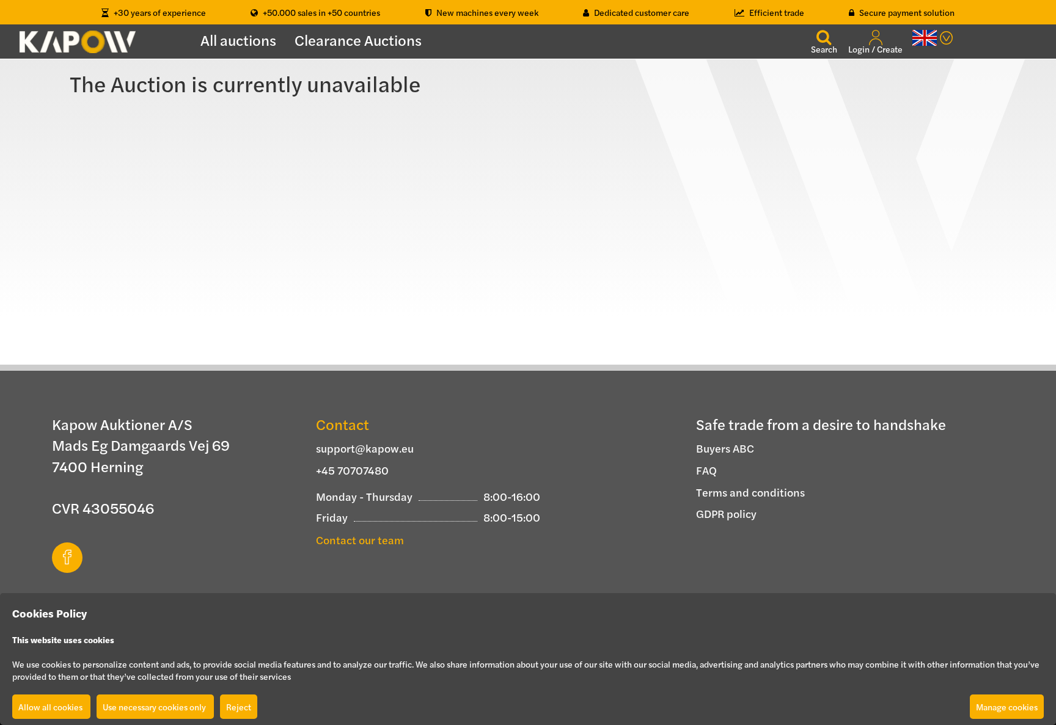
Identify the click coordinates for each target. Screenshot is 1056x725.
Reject (238, 707)
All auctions (238, 39)
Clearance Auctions (358, 39)
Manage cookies (1007, 707)
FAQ (706, 470)
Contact (342, 424)
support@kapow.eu (365, 448)
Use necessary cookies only (155, 707)
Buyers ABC (725, 448)
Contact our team (360, 539)
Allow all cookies (51, 707)
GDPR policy (726, 513)
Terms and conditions (750, 492)
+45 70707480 (352, 470)
